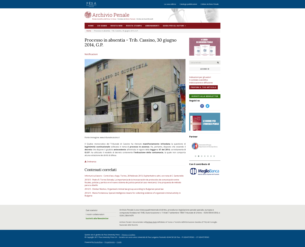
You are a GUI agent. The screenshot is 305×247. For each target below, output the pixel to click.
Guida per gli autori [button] (174, 26)
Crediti (119, 242)
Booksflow (98, 242)
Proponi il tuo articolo (203, 87)
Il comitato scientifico (198, 80)
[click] (218, 62)
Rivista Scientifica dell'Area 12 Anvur (104, 19)
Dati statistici (91, 210)
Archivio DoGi (151, 222)
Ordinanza (91, 161)
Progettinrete (109, 242)
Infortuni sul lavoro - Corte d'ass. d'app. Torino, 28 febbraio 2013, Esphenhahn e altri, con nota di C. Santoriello (134, 175)
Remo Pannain (130, 19)
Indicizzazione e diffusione (201, 82)
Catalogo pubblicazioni (188, 4)
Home (91, 26)
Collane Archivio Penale (210, 4)
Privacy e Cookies (128, 235)
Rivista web (116, 26)
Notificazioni (91, 54)
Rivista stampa (134, 26)
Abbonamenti (152, 26)
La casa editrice (170, 4)
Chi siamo (102, 26)
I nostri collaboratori (95, 214)
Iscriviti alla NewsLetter (204, 96)
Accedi (204, 69)
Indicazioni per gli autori (200, 77)
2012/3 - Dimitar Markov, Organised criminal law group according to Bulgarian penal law (124, 189)
